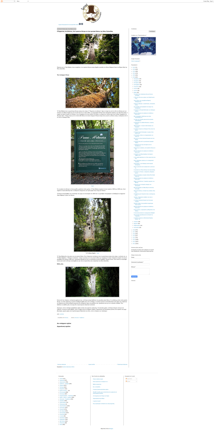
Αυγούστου (136, 86)
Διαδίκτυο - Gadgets (64, 383)
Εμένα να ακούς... (64, 390)
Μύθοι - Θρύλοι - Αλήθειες (65, 397)
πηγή (92, 186)
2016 (134, 233)
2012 (134, 241)
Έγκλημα (62, 387)
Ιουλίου (136, 88)
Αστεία (61, 378)
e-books (61, 416)
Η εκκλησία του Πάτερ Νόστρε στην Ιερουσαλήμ (144, 169)
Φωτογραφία (63, 412)
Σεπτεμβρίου (137, 84)
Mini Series (76, 24)
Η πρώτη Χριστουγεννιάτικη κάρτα (100, 389)
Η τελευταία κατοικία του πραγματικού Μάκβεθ (144, 212)
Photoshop (62, 422)
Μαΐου (135, 92)
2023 (134, 69)
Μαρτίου (136, 223)
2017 (134, 231)
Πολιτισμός (62, 407)
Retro (61, 424)
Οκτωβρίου (136, 82)
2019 (134, 77)
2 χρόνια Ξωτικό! (96, 401)
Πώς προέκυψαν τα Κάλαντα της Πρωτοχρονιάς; (104, 403)
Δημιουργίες (62, 382)
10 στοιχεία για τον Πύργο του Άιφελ (101, 395)
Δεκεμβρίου (136, 78)
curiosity (62, 314)
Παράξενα (62, 400)
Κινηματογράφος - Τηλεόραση (66, 395)
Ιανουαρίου (136, 227)
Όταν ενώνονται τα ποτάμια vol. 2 (100, 381)
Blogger (111, 428)
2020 (134, 75)
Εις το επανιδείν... (97, 386)
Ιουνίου (136, 90)
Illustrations (62, 417)
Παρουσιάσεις (63, 402)
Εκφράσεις (62, 388)
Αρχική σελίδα (92, 364)
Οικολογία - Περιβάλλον (79, 317)
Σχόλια (128, 381)
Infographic (62, 419)
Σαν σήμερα (62, 411)
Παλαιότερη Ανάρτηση (122, 364)
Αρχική (60, 24)
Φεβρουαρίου (137, 225)
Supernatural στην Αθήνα (98, 398)
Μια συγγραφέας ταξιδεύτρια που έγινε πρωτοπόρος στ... (142, 117)
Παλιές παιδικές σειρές (98, 379)
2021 (134, 73)
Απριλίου (136, 221)
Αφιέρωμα (62, 380)
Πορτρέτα (62, 409)
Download (62, 414)
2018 (134, 230)
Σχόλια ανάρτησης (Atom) (68, 366)
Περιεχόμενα (64, 24)
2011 (134, 243)
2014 (134, 237)
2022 (134, 71)
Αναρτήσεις (129, 378)
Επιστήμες (62, 393)
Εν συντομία (70, 24)
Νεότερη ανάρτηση (61, 364)
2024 (134, 67)
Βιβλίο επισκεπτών (97, 384)
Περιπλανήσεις (63, 405)
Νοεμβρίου (136, 80)
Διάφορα (62, 385)
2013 (134, 239)
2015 (134, 235)
